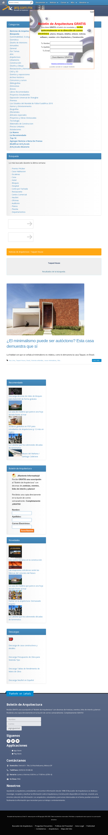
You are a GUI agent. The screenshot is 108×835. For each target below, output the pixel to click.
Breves (13, 89)
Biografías (14, 109)
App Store (17, 750)
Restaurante (17, 191)
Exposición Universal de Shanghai (24, 97)
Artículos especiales (18, 115)
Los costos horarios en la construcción (25, 560)
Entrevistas (14, 86)
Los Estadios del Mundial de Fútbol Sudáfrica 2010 (31, 103)
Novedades (14, 540)
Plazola (15, 209)
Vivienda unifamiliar (37, 360)
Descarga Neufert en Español (21, 680)
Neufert (15, 197)
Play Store (17, 754)
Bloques (15, 183)
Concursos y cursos (18, 80)
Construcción (15, 63)
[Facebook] (9, 741)
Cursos (63, 3)
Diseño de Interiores (18, 42)
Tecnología (14, 120)
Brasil (28, 360)
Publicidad (91, 826)
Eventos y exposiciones (20, 74)
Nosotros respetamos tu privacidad (61, 63)
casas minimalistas (50, 360)
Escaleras (16, 174)
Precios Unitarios (17, 126)
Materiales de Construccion (21, 123)
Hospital (15, 186)
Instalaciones (15, 129)
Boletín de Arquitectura (20, 468)
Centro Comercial (19, 194)
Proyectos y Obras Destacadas (23, 118)
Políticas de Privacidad (64, 826)
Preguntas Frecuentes (44, 826)
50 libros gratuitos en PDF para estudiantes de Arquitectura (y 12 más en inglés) (26, 429)
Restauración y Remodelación (22, 68)
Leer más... (97, 360)
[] (92, 11)
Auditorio (16, 203)
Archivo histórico (17, 77)
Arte (11, 54)
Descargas (14, 631)
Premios (13, 100)
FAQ (18, 779)
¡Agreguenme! (14, 728)
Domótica (14, 39)
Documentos (40, 3)
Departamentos (18, 212)
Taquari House (20, 360)
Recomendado (16, 382)
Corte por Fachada (20, 189)
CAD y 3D (14, 71)
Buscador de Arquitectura (22, 826)
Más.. (73, 3)
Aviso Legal (79, 826)
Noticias (53, 3)
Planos (15, 206)
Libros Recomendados (19, 92)
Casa (14, 177)
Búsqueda (14, 156)
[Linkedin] (17, 741)
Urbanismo (14, 60)
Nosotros (83, 3)
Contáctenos (41, 829)
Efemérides (14, 112)
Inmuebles (14, 45)
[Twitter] (13, 741)
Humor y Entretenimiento (20, 106)
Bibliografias (15, 83)
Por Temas (14, 51)
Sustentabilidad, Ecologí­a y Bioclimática (26, 37)
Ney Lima (12, 360)
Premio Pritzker (18, 168)
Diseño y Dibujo (17, 65)
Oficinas (15, 200)
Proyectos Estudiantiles (20, 94)
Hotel (14, 180)
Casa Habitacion (19, 171)
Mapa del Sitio (66, 829)
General (13, 48)
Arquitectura (15, 57)
